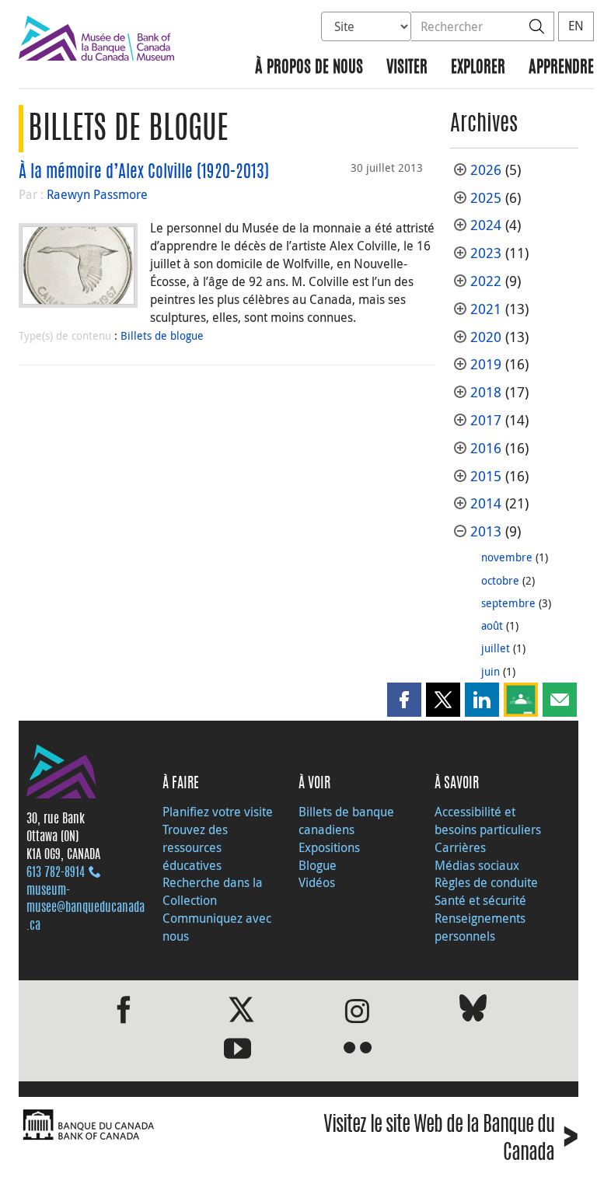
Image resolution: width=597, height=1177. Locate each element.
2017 (485, 420)
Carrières (460, 847)
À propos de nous (309, 68)
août (492, 625)
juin (490, 671)
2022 (485, 281)
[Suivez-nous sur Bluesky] (473, 1011)
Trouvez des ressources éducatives (195, 847)
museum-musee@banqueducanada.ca (85, 909)
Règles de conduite (486, 882)
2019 (485, 364)
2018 (485, 392)
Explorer (478, 68)
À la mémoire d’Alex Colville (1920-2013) (144, 172)
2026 (485, 170)
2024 (485, 225)
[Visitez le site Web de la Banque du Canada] (155, 1125)
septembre (508, 602)
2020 (485, 337)
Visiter (407, 68)
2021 (485, 309)
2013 (485, 531)
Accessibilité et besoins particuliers (488, 820)
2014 (485, 503)
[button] (404, 700)
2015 (485, 476)
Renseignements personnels (480, 927)
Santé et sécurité (480, 900)
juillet (495, 648)
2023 (485, 253)
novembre (506, 557)
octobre (500, 580)
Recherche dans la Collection (212, 891)
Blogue (317, 865)
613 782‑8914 (55, 873)
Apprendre (561, 68)
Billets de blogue (162, 335)
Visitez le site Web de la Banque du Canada (450, 1140)
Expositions (329, 847)
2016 (485, 448)
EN (576, 25)
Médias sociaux (477, 865)
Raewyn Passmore (97, 194)
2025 (485, 198)
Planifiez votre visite (217, 811)
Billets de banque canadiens (346, 820)
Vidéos (316, 882)
